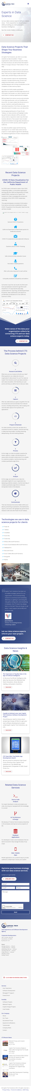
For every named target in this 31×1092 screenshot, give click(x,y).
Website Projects (7, 1004)
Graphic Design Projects (9, 1007)
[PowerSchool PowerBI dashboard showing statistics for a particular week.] (10, 145)
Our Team (5, 1018)
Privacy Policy (6, 1090)
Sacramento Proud (8, 1020)
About (4, 1016)
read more (8, 687)
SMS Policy (26, 1090)
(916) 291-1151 (9, 879)
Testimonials (6, 1025)
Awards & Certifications (9, 1023)
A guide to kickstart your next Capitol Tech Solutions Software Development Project (15, 714)
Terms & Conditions (16, 1090)
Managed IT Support (8, 993)
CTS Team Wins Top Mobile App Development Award (12, 757)
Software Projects (7, 1002)
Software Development (9, 990)
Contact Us (9, 35)
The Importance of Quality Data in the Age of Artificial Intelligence (14, 674)
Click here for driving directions (16, 977)
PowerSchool (6, 995)
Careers (5, 1030)
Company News (7, 1028)
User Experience (7, 988)
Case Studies (6, 1009)
